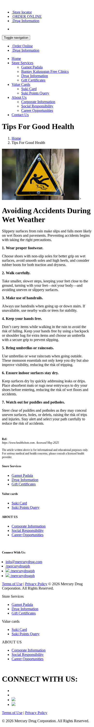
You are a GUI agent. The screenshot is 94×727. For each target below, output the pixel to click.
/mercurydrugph (18, 566)
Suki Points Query (35, 93)
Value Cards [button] (21, 84)
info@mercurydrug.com (24, 562)
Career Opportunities (37, 110)
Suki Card (29, 89)
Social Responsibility (37, 106)
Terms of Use (12, 584)
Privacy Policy (36, 584)
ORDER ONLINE (27, 16)
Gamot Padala (32, 67)
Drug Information (25, 21)
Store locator (22, 12)
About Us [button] (19, 97)
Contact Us (20, 115)
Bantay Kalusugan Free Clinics (45, 71)
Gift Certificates (33, 80)
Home (16, 58)
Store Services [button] (22, 63)
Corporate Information (38, 102)
